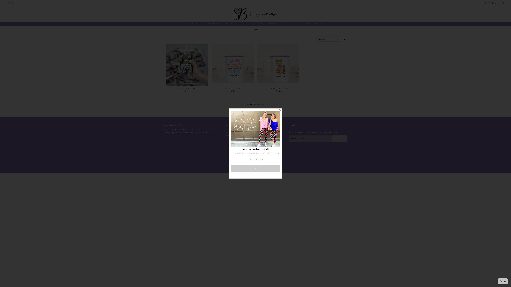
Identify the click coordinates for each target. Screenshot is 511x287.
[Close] (280, 111)
